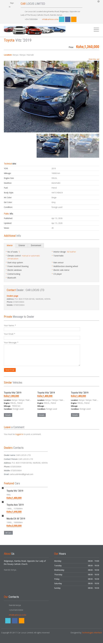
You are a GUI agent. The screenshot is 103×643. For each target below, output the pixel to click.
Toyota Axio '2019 (15, 504)
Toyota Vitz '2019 (12, 392)
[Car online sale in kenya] (35, 30)
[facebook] (67, 19)
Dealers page (12, 296)
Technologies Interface (92, 632)
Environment (36, 245)
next (96, 97)
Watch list (23, 424)
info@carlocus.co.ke (50, 19)
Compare (10, 424)
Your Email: (9, 334)
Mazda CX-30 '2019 (16, 518)
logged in (19, 434)
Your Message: (11, 342)
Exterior (22, 245)
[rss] (73, 19)
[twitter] (61, 19)
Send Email (9, 370)
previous (7, 97)
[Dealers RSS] (20, 296)
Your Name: (10, 325)
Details (8, 415)
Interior (10, 245)
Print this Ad (94, 59)
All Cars (8, 533)
